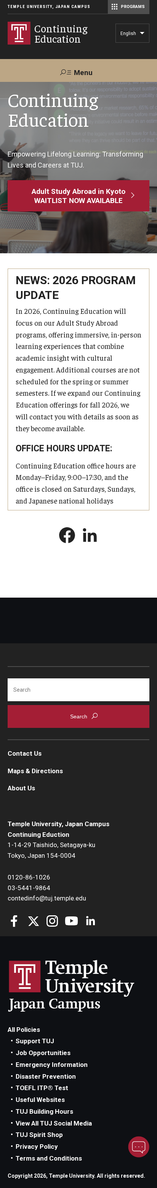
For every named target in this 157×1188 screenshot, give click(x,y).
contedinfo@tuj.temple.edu (47, 898)
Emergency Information (52, 1064)
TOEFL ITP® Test (42, 1088)
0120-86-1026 (29, 877)
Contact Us (25, 753)
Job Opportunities (43, 1053)
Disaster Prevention (46, 1076)
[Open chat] (138, 1147)
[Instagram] (52, 922)
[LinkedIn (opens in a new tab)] (89, 537)
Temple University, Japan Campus (49, 6)
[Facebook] (14, 922)
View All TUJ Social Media (54, 1123)
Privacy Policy (37, 1146)
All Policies (24, 1029)
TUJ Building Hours (44, 1111)
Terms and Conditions (49, 1158)
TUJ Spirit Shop (39, 1134)
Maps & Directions (35, 771)
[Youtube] (71, 922)
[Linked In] (90, 922)
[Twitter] (33, 922)
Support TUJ (35, 1041)
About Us (21, 788)
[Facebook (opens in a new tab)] (67, 537)
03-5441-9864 (29, 888)
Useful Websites (40, 1099)
